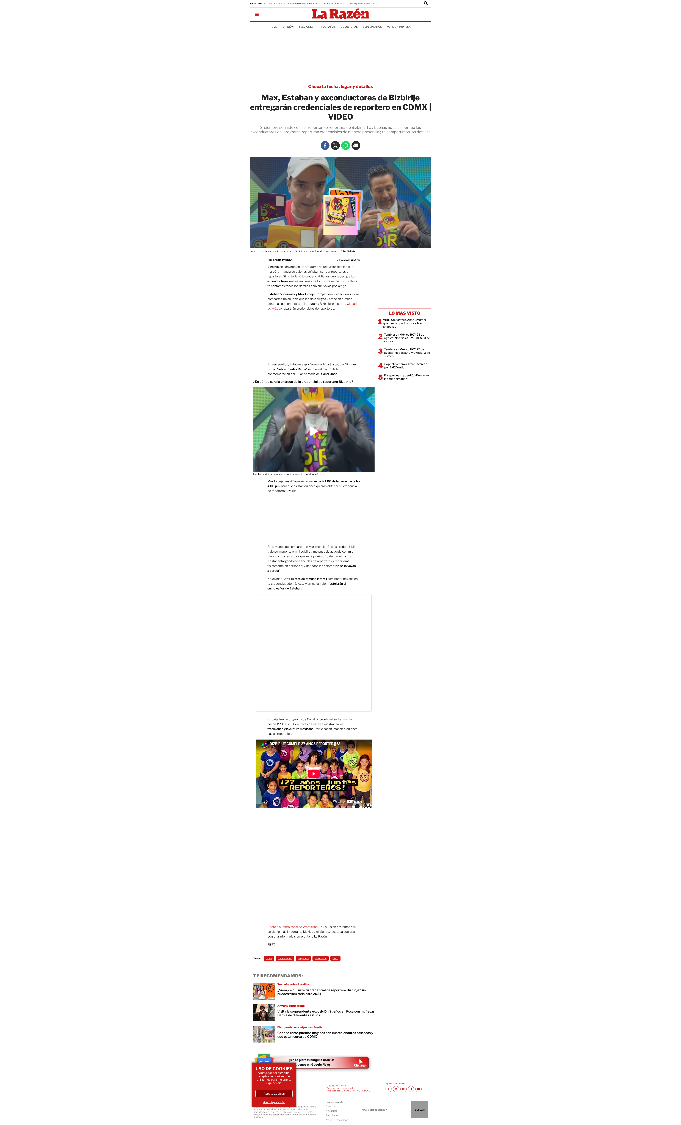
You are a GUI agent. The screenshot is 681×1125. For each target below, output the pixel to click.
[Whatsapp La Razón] (345, 145)
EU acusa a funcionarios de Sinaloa (326, 3)
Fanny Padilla (282, 259)
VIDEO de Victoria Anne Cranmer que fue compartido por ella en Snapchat (404, 323)
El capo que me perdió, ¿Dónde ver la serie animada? (407, 377)
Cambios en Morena (296, 3)
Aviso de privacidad (274, 1102)
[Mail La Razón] (355, 145)
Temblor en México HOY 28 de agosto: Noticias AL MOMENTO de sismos (407, 338)
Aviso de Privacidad (337, 1119)
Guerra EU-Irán (275, 3)
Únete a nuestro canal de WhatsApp (292, 927)
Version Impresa (399, 26)
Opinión (288, 26)
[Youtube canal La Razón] (418, 1089)
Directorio (331, 1106)
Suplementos (372, 26)
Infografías (327, 26)
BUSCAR (420, 1109)
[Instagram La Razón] (403, 1089)
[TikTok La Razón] (411, 1089)
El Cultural (349, 26)
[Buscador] (426, 3)
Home (273, 26)
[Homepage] (340, 14)
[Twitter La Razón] (335, 145)
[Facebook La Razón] (325, 145)
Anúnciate (331, 1110)
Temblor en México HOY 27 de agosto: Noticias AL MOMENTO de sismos (407, 353)
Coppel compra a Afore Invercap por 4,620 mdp (405, 365)
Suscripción (332, 1115)
